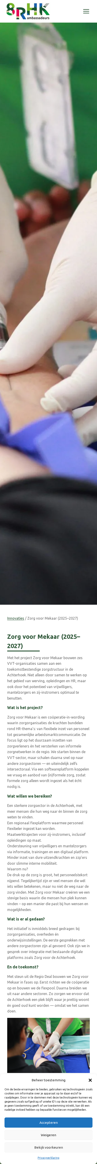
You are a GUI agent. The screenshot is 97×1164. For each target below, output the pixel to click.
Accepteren (48, 1122)
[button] (90, 1080)
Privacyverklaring (48, 1157)
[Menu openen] (86, 11)
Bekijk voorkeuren (48, 1147)
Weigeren (48, 1135)
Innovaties (15, 618)
